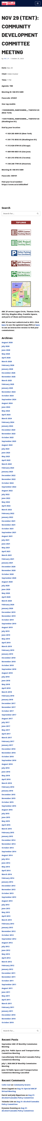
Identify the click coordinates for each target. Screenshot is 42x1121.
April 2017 (6, 734)
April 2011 (6, 1000)
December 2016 (8, 749)
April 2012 (6, 958)
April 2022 (6, 506)
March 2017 (7, 737)
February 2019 (8, 650)
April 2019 (6, 642)
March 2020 (7, 601)
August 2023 (7, 445)
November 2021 (8, 525)
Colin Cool (6, 1085)
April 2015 (6, 825)
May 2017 (6, 730)
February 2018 (8, 696)
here (4, 325)
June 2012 (6, 950)
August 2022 (7, 490)
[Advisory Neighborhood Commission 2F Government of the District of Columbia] (8, 3)
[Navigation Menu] (37, 3)
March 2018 (7, 692)
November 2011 (8, 977)
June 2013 (6, 908)
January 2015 (7, 836)
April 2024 (6, 415)
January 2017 (7, 745)
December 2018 (8, 658)
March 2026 (7, 361)
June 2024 (6, 407)
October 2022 (8, 483)
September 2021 (9, 532)
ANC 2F (6, 59)
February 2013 (8, 924)
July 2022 (5, 494)
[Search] (37, 213)
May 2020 (6, 593)
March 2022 (7, 509)
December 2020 (8, 566)
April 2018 (6, 688)
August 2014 (7, 855)
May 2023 (6, 456)
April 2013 (6, 916)
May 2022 (6, 502)
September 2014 (9, 851)
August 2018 (7, 673)
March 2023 (7, 464)
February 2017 (8, 741)
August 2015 (7, 810)
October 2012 (8, 935)
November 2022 (8, 479)
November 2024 (8, 392)
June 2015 (6, 817)
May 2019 (6, 639)
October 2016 (8, 756)
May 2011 (6, 996)
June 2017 (6, 726)
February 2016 (8, 787)
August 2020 (7, 582)
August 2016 (7, 764)
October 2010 (8, 1022)
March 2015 (7, 829)
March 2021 (7, 555)
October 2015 (8, 802)
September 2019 (9, 623)
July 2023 (5, 449)
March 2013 (7, 920)
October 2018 (8, 665)
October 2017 (8, 711)
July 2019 (5, 631)
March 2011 (7, 1003)
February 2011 (8, 1007)
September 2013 (9, 897)
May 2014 (6, 867)
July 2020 (5, 585)
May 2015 (6, 821)
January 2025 (7, 388)
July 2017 (5, 722)
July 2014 (5, 859)
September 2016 (9, 760)
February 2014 (8, 878)
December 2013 (8, 886)
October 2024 (8, 396)
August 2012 (7, 943)
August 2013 (7, 901)
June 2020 (6, 589)
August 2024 (7, 403)
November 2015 (8, 798)
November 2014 (8, 844)
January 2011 (7, 1011)
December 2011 (8, 973)
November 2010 (8, 1019)
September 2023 (9, 441)
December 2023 (8, 430)
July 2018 (5, 677)
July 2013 (5, 905)
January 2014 (7, 882)
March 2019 (7, 646)
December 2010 (8, 1015)
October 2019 (8, 620)
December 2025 (8, 373)
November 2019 (8, 616)
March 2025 (7, 380)
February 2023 (8, 468)
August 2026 (7, 342)
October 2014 (8, 848)
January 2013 (7, 927)
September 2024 (9, 399)
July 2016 (5, 768)
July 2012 (5, 946)
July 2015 (5, 813)
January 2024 (7, 426)
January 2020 (7, 608)
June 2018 (6, 680)
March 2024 (7, 418)
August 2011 (7, 988)
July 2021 (5, 540)
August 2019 (7, 627)
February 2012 (8, 965)
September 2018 (9, 669)
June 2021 (6, 544)
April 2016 (6, 779)
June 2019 (6, 635)
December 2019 (8, 612)
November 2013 (8, 889)
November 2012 (8, 931)
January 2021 (7, 563)
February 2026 (8, 365)
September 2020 (9, 578)
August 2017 (7, 718)
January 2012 (7, 969)
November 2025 (8, 377)
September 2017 (9, 715)
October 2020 (8, 574)
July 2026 (5, 346)
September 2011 (9, 984)
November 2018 (8, 661)
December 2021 (8, 521)
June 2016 (6, 772)
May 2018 (6, 684)
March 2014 (7, 874)
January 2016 (7, 791)
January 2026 (7, 369)
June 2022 (6, 498)
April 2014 (6, 870)
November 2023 (8, 434)
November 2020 (8, 570)
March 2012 (7, 962)
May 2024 (6, 411)
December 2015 (8, 794)
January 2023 (7, 472)
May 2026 (6, 354)
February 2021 (8, 559)
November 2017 (8, 707)
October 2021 (8, 528)
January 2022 (7, 517)
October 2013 (8, 893)
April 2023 (6, 460)
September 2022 (9, 487)
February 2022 (8, 513)
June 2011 (6, 992)
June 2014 (6, 863)
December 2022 (8, 475)
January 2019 (7, 654)
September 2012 (9, 939)
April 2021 (6, 551)
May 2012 (6, 954)
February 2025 (8, 384)
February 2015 (8, 832)
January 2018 (7, 699)
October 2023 (8, 437)
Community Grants (22, 1085)
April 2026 (6, 358)
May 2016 (6, 775)
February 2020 (8, 604)
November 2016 (8, 753)
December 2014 (8, 840)
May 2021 (6, 547)
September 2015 (9, 806)
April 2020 (6, 597)
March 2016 (7, 783)
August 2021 (7, 536)
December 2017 (8, 703)
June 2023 (6, 453)
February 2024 (8, 422)
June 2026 (6, 350)
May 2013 (6, 912)
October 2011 (8, 981)
